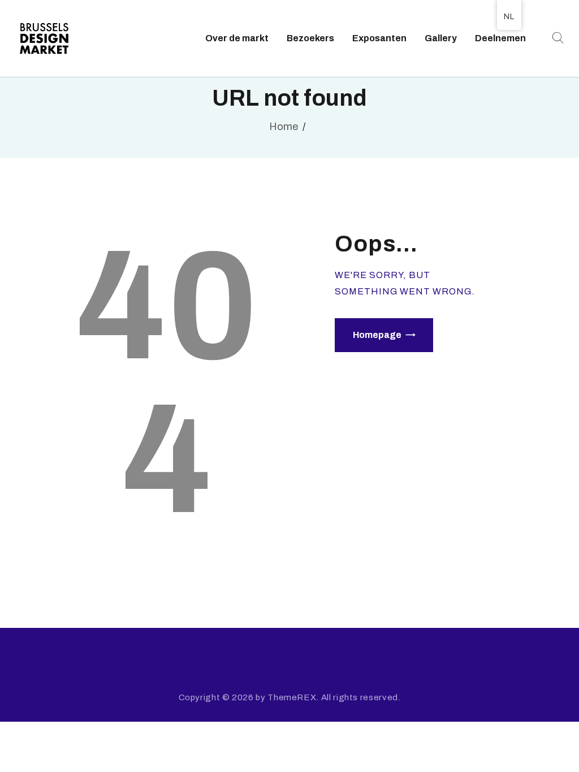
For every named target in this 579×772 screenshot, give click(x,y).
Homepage (377, 335)
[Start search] (556, 38)
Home (283, 126)
